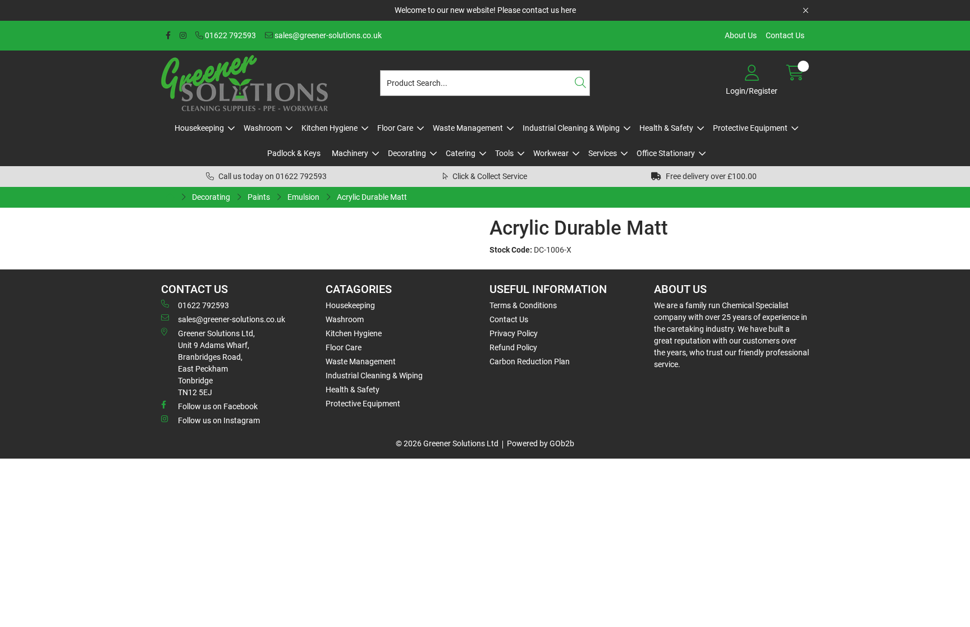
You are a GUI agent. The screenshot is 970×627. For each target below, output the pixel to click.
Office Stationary (666, 153)
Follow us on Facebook (218, 406)
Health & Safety (666, 127)
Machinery (350, 153)
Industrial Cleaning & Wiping (571, 127)
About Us (741, 35)
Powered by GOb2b (540, 443)
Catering (460, 153)
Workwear (551, 153)
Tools (504, 153)
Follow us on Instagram (219, 420)
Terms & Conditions (523, 305)
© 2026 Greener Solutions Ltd (447, 443)
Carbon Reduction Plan (529, 361)
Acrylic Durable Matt (372, 197)
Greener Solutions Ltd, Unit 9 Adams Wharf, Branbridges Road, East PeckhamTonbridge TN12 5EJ (216, 363)
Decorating (407, 153)
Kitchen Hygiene (329, 127)
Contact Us (785, 35)
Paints (259, 197)
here (568, 10)
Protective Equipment (750, 127)
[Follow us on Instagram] (183, 36)
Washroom (263, 127)
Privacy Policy (513, 333)
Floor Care (395, 127)
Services (602, 153)
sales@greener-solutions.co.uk (327, 35)
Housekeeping (199, 127)
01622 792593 (229, 35)
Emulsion (303, 197)
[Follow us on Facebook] (168, 36)
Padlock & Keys (294, 153)
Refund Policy (513, 347)
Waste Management (468, 127)
